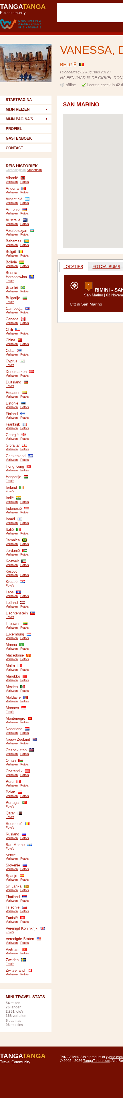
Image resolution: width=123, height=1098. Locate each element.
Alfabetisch (34, 170)
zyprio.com (114, 1057)
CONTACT (14, 148)
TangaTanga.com (96, 1060)
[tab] (73, 267)
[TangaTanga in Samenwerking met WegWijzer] (20, 24)
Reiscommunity (23, 9)
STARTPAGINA (19, 100)
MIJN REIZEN (17, 109)
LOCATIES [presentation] (73, 266)
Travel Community (23, 1058)
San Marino (93, 295)
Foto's (24, 181)
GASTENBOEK (19, 138)
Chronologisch (16, 170)
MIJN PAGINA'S (19, 119)
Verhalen (12, 181)
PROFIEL (14, 129)
